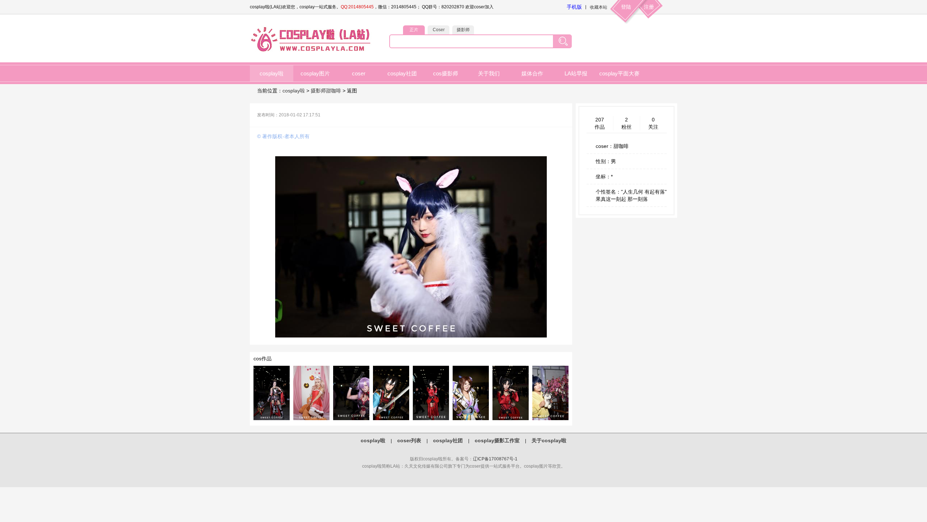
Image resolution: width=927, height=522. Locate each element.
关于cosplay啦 (549, 440)
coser (358, 73)
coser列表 (409, 440)
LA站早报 (576, 73)
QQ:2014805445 (357, 6)
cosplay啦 (272, 73)
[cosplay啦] (312, 51)
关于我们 (489, 73)
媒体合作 (532, 73)
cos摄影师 (445, 73)
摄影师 (463, 29)
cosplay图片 (315, 73)
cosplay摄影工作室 (497, 440)
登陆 (626, 7)
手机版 (574, 7)
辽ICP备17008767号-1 (495, 458)
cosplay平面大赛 (619, 73)
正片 (414, 29)
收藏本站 (598, 7)
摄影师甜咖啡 (326, 91)
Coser (439, 29)
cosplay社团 (402, 73)
